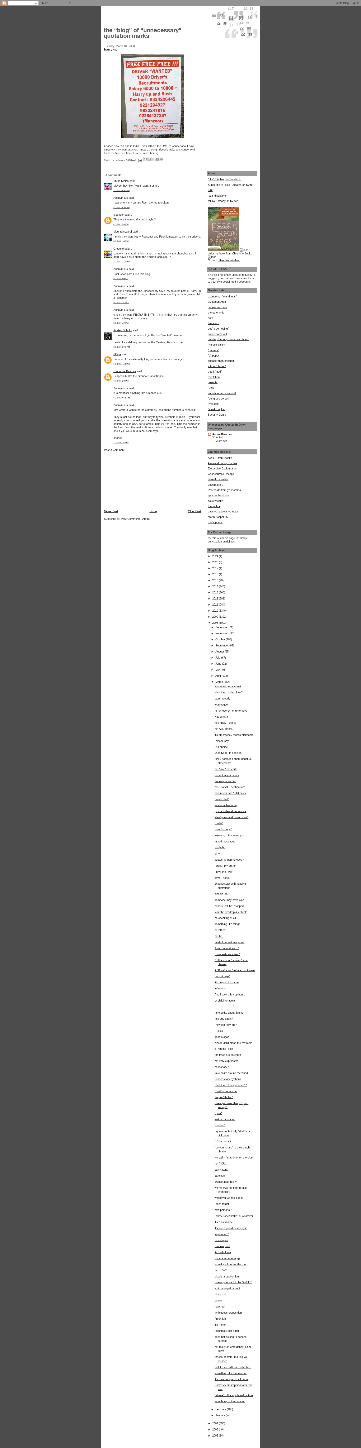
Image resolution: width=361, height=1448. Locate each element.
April (218, 675)
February (221, 1409)
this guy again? (224, 1018)
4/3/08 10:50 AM (121, 190)
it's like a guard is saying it (231, 1228)
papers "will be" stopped (229, 906)
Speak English (216, 409)
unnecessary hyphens (228, 1079)
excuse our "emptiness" (222, 296)
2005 (215, 1435)
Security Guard (217, 414)
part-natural (221, 1169)
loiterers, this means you (229, 835)
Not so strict (222, 716)
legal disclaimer (217, 195)
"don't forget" (222, 1203)
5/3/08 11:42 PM (121, 364)
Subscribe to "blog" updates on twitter (230, 184)
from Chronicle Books (239, 253)
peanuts (212, 382)
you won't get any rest (228, 686)
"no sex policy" (217, 344)
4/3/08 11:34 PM (121, 262)
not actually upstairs (227, 775)
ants (210, 318)
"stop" (211, 387)
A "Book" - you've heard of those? (235, 970)
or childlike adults (225, 1000)
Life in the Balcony (124, 371)
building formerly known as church (228, 339)
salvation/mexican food (222, 393)
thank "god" (215, 371)
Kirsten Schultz (122, 330)
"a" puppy (214, 355)
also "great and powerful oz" (231, 817)
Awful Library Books (220, 457)
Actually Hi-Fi (223, 1252)
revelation (214, 377)
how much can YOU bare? (230, 793)
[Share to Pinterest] (161, 159)
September (222, 645)
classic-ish (221, 893)
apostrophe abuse (218, 495)
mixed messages (225, 841)
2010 (215, 610)
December (222, 627)
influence (220, 988)
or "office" (220, 930)
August (220, 651)
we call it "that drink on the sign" (234, 1157)
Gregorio (118, 248)
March (219, 681)
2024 (215, 556)
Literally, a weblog (218, 479)
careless (220, 1175)
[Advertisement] (135, 480)
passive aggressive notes (223, 511)
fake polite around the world (231, 1073)
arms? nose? (222, 877)
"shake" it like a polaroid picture (234, 1395)
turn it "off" (221, 1270)
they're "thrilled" (224, 1097)
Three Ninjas (121, 180)
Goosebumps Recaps (221, 474)
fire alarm (213, 323)
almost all (220, 1294)
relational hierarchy (226, 805)
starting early (222, 698)
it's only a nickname (227, 982)
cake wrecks (215, 500)
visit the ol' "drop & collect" (231, 912)
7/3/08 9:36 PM (120, 442)
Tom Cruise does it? (227, 948)
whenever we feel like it (229, 1197)
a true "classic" (217, 366)
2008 (215, 622)
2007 (215, 1423)
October (220, 639)
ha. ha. (219, 936)
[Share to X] (153, 159)
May (218, 669)
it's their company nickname (231, 1379)
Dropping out (222, 1246)
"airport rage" (222, 976)
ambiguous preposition (228, 1312)
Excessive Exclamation (222, 468)
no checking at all (225, 917)
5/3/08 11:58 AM (121, 302)
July (218, 657)
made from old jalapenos (229, 942)
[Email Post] (140, 160)
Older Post (194, 511)
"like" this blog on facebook (224, 179)
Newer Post (111, 511)
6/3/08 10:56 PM (121, 398)
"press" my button (225, 865)
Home (153, 511)
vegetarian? (222, 1234)
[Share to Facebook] (157, 159)
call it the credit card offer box (233, 1367)
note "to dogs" (223, 829)
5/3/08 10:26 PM (121, 347)
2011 (215, 604)
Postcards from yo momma (224, 490)
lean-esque (221, 704)
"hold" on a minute (226, 1091)
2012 (215, 598)
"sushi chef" (222, 799)
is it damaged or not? (227, 1288)
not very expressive (226, 1060)
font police (214, 506)
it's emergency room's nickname (234, 734)
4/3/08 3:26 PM (120, 224)
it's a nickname (224, 1222)
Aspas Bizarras (222, 434)
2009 (215, 616)
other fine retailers (229, 260)
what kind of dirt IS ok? (229, 692)
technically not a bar (227, 1330)
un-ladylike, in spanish (228, 752)
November (222, 633)
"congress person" (219, 398)
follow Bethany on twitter (223, 200)
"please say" (222, 740)
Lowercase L (215, 484)
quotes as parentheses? (229, 859)
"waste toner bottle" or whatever (234, 1216)
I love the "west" (224, 871)
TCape (117, 354)
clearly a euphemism (227, 1276)
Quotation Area (217, 301)
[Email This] (145, 159)
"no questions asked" (227, 954)
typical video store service (230, 811)
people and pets (217, 307)
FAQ (210, 190)
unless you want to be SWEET (233, 1282)
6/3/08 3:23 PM (120, 381)
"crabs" (219, 823)
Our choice (221, 747)
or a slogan (221, 1240)
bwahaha (220, 847)
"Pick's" (219, 1030)
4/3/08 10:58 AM (121, 207)
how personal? (223, 1210)
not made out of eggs (227, 1258)
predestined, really (226, 1181)
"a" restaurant (223, 1141)
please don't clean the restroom (233, 1043)
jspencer (118, 214)
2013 (215, 592)
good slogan (222, 1036)
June (218, 663)
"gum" (218, 1113)
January (220, 1415)
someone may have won (229, 900)
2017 (215, 568)
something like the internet (231, 1373)
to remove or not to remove (231, 710)
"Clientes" (217, 437)
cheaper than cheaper (221, 360)
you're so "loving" (218, 328)
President (213, 403)
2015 (215, 580)
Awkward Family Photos (222, 463)
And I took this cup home (230, 994)
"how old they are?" (226, 1024)
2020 (215, 562)
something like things (227, 924)
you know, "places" (226, 722)
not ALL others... (225, 728)
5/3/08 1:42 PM (120, 323)
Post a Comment (114, 449)
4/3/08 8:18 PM (120, 241)
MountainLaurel (122, 231)
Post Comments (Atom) (135, 518)
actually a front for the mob (231, 1264)
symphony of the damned (230, 1401)
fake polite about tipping (229, 1012)
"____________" (224, 1006)
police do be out (217, 334)
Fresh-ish (220, 1318)
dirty (217, 853)
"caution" (220, 1125)
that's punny (215, 522)
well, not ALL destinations (230, 787)
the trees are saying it (228, 1054)
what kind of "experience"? (231, 1085)
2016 (215, 574)
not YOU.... (221, 1163)
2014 (215, 586)
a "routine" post (224, 1048)
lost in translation (225, 1119)
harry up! (220, 1306)
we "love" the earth (226, 769)
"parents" (213, 350)
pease (218, 1300)
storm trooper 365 (218, 516)
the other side (216, 312)
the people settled (225, 781)
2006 (215, 1429)
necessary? (222, 1067)
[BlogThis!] (149, 159)
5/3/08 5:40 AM (120, 278)
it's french (220, 1324)
